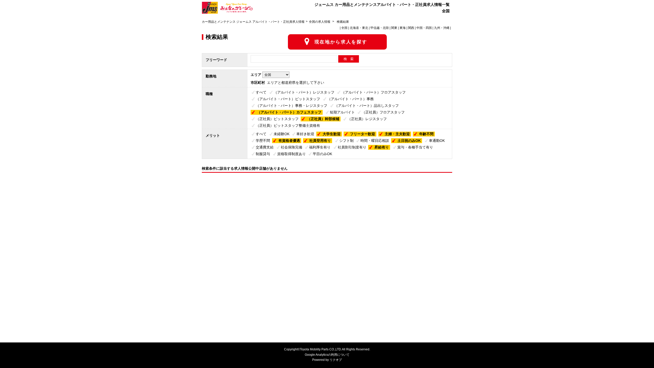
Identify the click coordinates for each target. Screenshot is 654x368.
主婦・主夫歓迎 (397, 134)
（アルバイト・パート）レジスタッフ (304, 92)
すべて (261, 92)
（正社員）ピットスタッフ (277, 119)
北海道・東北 (359, 28)
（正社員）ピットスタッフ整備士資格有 (288, 125)
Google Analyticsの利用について (327, 354)
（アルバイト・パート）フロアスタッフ (373, 92)
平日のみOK (322, 154)
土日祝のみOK (409, 141)
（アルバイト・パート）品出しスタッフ (366, 105)
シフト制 (346, 141)
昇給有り (382, 147)
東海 (403, 28)
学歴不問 (263, 141)
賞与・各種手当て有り (415, 147)
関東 (394, 28)
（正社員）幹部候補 (323, 119)
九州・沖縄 (441, 28)
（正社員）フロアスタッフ (383, 112)
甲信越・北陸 (379, 28)
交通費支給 (265, 147)
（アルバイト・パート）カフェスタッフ (289, 112)
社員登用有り (320, 141)
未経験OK (281, 134)
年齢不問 (426, 134)
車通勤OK (437, 141)
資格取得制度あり (291, 154)
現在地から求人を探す (340, 41)
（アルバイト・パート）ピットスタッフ (288, 99)
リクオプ (336, 360)
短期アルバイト (342, 112)
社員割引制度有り (352, 147)
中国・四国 (424, 28)
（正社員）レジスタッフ (367, 119)
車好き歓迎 (305, 134)
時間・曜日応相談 (374, 141)
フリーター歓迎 (362, 134)
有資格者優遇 (289, 141)
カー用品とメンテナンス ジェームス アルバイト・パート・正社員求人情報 (253, 22)
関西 (411, 28)
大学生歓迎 (332, 134)
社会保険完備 (291, 147)
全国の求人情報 (320, 22)
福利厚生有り (320, 147)
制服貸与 (263, 154)
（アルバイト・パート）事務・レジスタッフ (291, 105)
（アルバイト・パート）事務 (350, 99)
